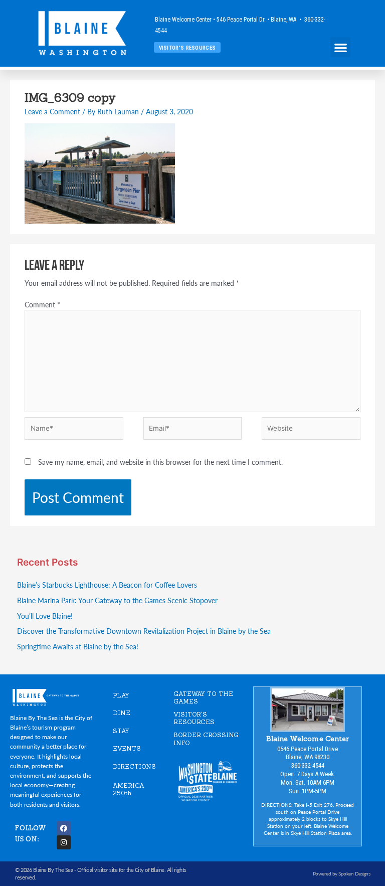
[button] (340, 47)
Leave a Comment (52, 111)
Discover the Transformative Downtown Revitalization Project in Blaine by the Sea (144, 631)
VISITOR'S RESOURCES (194, 718)
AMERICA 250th (128, 789)
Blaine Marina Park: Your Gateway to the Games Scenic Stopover (117, 600)
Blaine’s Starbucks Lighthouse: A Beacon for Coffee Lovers (107, 585)
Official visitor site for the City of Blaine (120, 869)
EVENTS (127, 748)
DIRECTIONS (134, 766)
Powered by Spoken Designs (341, 873)
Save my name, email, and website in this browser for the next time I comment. (160, 462)
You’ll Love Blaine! (45, 616)
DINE (121, 713)
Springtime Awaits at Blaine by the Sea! (77, 646)
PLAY (121, 695)
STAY (121, 731)
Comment (42, 304)
